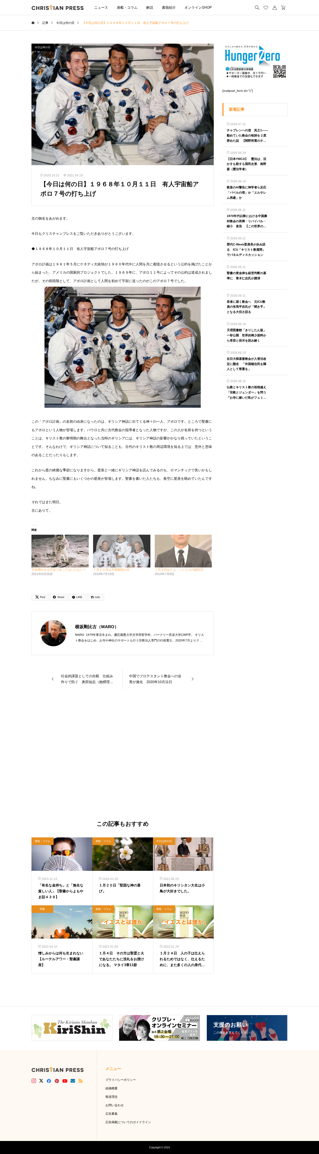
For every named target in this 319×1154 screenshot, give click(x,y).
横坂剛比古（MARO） (97, 626)
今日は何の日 (42, 47)
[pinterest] (56, 1080)
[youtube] (64, 1080)
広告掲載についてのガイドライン (128, 1122)
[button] (222, 7)
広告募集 (111, 1113)
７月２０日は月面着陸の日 (111, 569)
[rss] (80, 1080)
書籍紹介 (169, 7)
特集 (42, 909)
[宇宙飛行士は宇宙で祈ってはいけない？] (60, 551)
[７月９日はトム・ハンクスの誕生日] (183, 551)
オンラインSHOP (198, 7)
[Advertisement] (122, 755)
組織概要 (111, 1088)
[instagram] (33, 1080)
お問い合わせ (114, 1105)
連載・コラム (127, 7)
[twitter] (41, 1081)
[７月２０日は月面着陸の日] (121, 551)
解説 (149, 7)
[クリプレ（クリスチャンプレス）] (57, 7)
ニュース (101, 7)
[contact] (73, 1080)
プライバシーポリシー (120, 1080)
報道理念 (111, 1096)
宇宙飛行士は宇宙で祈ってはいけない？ (58, 569)
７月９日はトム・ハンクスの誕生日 (179, 569)
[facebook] (48, 1080)
